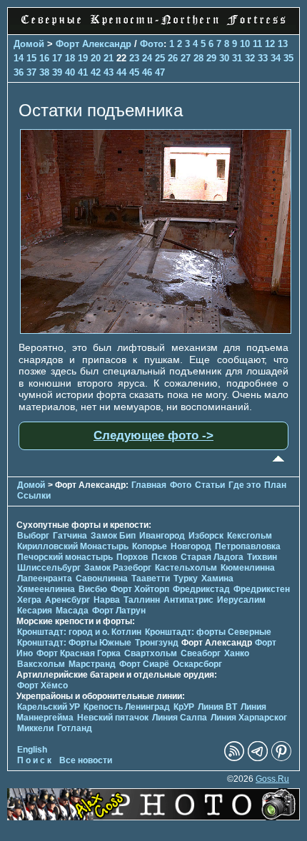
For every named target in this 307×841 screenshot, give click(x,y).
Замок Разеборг (117, 568)
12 (270, 44)
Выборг (33, 536)
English (32, 750)
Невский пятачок (113, 718)
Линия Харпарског (249, 718)
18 (70, 58)
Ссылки (34, 496)
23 (134, 58)
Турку (185, 578)
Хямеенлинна (46, 589)
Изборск (205, 536)
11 (257, 44)
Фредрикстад (201, 589)
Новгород (191, 546)
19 (83, 58)
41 (83, 72)
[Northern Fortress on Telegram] (258, 758)
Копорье (149, 546)
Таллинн (142, 600)
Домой (29, 44)
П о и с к (34, 760)
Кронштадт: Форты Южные (74, 643)
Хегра (29, 600)
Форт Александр (93, 44)
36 (19, 72)
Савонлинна (102, 578)
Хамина (217, 578)
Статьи (210, 485)
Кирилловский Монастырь (73, 546)
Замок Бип (113, 536)
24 (147, 58)
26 (173, 58)
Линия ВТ (217, 707)
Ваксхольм (41, 664)
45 (134, 72)
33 (263, 58)
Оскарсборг (197, 664)
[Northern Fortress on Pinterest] (281, 758)
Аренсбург (67, 600)
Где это (244, 485)
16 (44, 58)
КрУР (183, 707)
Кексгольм (249, 536)
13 (283, 44)
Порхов (132, 557)
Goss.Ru (272, 779)
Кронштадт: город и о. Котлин (79, 632)
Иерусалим (241, 600)
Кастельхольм (186, 568)
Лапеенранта (44, 578)
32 (250, 58)
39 (57, 72)
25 (160, 58)
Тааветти (150, 578)
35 (288, 58)
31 (237, 58)
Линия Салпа (179, 718)
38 (44, 72)
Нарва (107, 600)
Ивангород (162, 536)
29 (211, 58)
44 (121, 72)
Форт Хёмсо (42, 685)
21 (109, 58)
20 (96, 58)
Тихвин (262, 557)
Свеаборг (201, 653)
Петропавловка (248, 546)
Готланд (74, 728)
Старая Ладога (212, 557)
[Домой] (153, 26)
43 (109, 72)
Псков (164, 557)
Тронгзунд (156, 643)
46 (147, 72)
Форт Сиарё (144, 664)
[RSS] (234, 758)
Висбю (93, 589)
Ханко (236, 653)
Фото (151, 44)
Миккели (35, 728)
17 (57, 58)
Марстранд (92, 664)
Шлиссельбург (49, 568)
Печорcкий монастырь (65, 557)
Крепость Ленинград (127, 707)
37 (31, 72)
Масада (72, 611)
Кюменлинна (248, 568)
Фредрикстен (261, 589)
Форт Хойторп (140, 589)
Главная (148, 485)
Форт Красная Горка (78, 653)
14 (19, 58)
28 (198, 58)
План (275, 485)
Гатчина (70, 536)
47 (160, 72)
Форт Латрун (119, 611)
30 (224, 58)
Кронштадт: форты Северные (208, 632)
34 (276, 58)
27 (186, 58)
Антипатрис (188, 600)
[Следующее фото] (156, 330)
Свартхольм (150, 653)
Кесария (34, 611)
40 (70, 72)
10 (245, 44)
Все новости (85, 760)
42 (96, 72)
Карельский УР (48, 707)
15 (31, 58)
